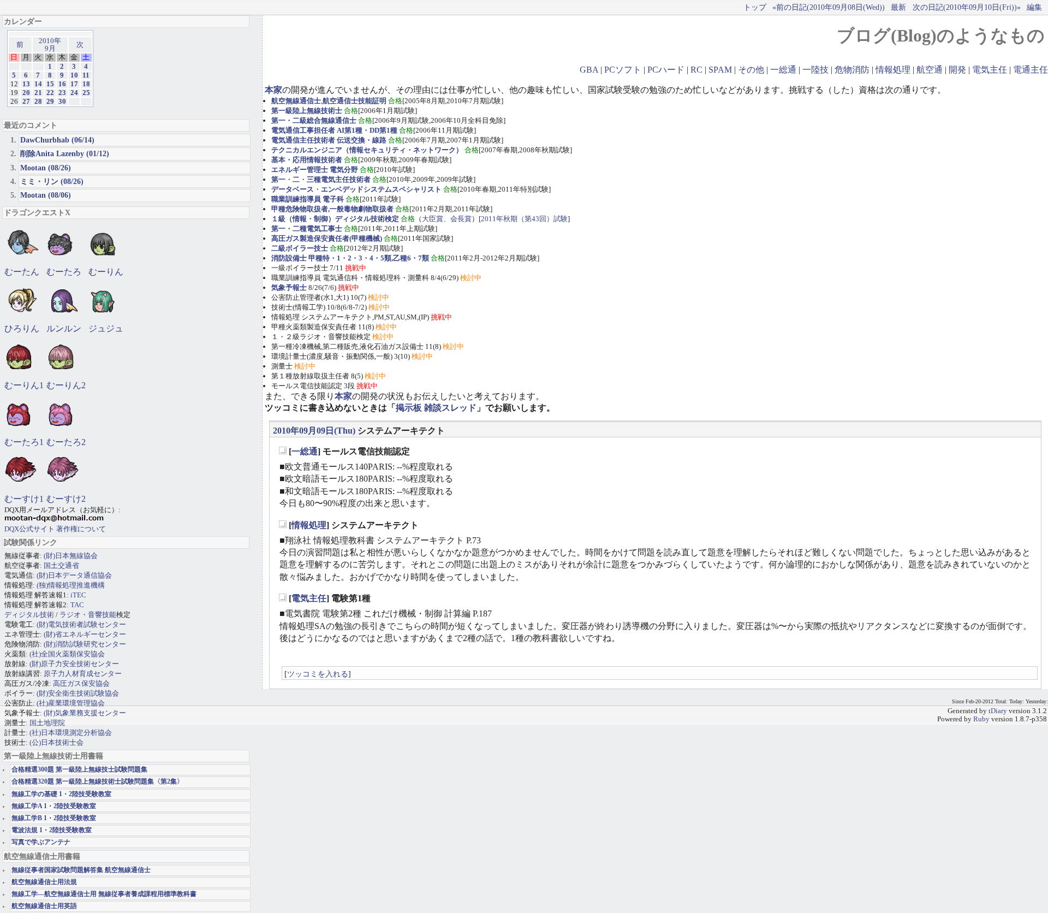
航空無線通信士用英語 (44, 906)
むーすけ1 (24, 498)
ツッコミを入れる (317, 673)
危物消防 (852, 69)
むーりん (105, 271)
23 (62, 93)
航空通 (929, 69)
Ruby (981, 719)
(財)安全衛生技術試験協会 (78, 693)
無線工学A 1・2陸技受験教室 (53, 806)
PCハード (665, 69)
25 (86, 93)
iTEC (78, 595)
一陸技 (815, 69)
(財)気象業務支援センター (85, 713)
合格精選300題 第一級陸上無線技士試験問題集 (79, 769)
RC (696, 69)
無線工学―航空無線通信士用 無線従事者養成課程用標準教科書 (103, 894)
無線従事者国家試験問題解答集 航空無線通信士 (81, 870)
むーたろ (63, 271)
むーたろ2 (66, 442)
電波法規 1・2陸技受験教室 (51, 830)
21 (38, 93)
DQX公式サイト (30, 529)
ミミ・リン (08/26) (52, 181)
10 (74, 75)
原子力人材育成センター (83, 673)
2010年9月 (50, 44)
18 (86, 84)
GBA (589, 69)
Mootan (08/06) (45, 195)
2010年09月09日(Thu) (314, 430)
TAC (77, 605)
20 (26, 93)
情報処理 (893, 69)
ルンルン (63, 328)
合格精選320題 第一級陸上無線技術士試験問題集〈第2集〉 (97, 781)
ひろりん (21, 328)
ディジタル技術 (29, 614)
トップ (754, 7)
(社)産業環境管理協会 (71, 703)
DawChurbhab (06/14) (57, 139)
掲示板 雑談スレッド (436, 407)
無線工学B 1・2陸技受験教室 (53, 818)
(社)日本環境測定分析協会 (70, 732)
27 (26, 101)
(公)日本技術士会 (56, 742)
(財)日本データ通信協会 (74, 575)
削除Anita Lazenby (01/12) (64, 153)
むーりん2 (66, 385)
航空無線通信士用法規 (44, 882)
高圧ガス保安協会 (81, 683)
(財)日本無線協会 (71, 556)
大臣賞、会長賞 (447, 219)
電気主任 (989, 69)
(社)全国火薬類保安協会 (67, 654)
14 (38, 84)
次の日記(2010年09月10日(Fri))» (967, 7)
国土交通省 (61, 565)
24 (74, 93)
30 (62, 101)
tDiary (998, 711)
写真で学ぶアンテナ (40, 842)
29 (50, 101)
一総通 (783, 69)
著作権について (81, 529)
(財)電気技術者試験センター (81, 624)
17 (74, 84)
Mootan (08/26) (45, 167)
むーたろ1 (24, 442)
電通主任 (1030, 69)
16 (62, 84)
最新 (898, 7)
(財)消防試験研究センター (85, 644)
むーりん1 (24, 385)
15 (50, 84)
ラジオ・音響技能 (87, 614)
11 (86, 75)
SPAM (720, 69)
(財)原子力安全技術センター (74, 664)
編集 (1034, 7)
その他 (751, 69)
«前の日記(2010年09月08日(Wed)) (828, 7)
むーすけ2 (66, 498)
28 (38, 101)
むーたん (21, 271)
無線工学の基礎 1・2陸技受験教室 (61, 794)
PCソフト (622, 69)
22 (50, 93)
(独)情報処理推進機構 (71, 585)
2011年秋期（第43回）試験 (524, 219)
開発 (957, 69)
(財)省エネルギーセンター (85, 634)
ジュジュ (105, 328)
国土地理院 (47, 723)
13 (26, 84)
